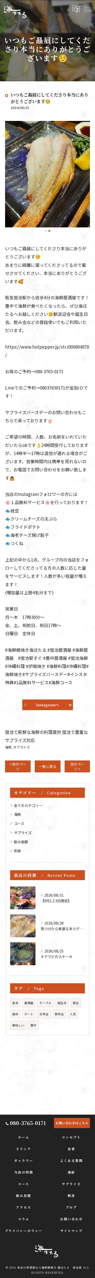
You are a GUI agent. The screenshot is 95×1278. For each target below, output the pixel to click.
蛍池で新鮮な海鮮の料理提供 (33, 732)
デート (28, 1014)
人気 (73, 1014)
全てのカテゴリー (28, 805)
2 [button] (49, 231)
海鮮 (8, 747)
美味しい (18, 1025)
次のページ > (77, 766)
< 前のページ (17, 766)
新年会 (59, 1014)
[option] (47, 174)
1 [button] (46, 231)
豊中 (33, 1025)
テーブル (45, 1003)
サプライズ (21, 747)
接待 (15, 1014)
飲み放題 (21, 841)
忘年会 (44, 1014)
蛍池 (15, 1003)
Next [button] (85, 176)
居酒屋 (28, 1003)
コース (19, 823)
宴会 (76, 1003)
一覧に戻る (47, 766)
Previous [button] (10, 176)
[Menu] (87, 8)
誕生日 (62, 1003)
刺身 (17, 850)
